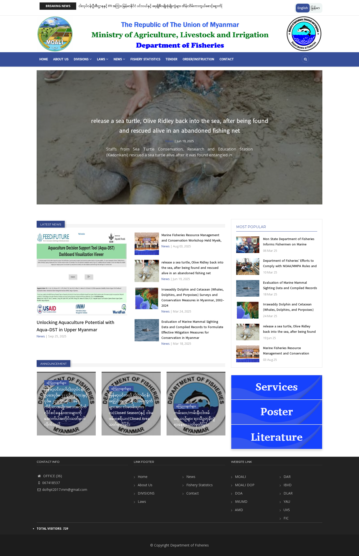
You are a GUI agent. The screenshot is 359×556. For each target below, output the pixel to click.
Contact (227, 59)
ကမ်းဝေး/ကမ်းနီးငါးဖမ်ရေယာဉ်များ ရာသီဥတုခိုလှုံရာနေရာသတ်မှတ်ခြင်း (194, 419)
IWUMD (241, 501)
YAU (287, 501)
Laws (101, 59)
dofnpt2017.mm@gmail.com (64, 489)
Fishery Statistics (145, 59)
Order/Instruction (198, 59)
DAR (287, 476)
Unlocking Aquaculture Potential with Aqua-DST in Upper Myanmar (75, 326)
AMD (239, 509)
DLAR (288, 493)
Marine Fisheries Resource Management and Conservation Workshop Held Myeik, (191, 238)
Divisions (81, 59)
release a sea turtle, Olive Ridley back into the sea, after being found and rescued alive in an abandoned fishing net (179, 126)
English (302, 8)
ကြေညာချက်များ (56, 383)
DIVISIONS (146, 493)
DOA (239, 493)
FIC (286, 518)
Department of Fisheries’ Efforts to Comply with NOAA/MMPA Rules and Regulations (290, 266)
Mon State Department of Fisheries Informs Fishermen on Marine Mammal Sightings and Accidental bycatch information (288, 247)
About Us (60, 59)
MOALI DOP (244, 485)
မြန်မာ (315, 8)
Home (43, 59)
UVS (287, 509)
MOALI (240, 476)
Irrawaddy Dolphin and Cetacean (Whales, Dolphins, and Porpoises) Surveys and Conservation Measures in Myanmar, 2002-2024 (192, 297)
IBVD (288, 485)
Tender (171, 59)
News (118, 59)
